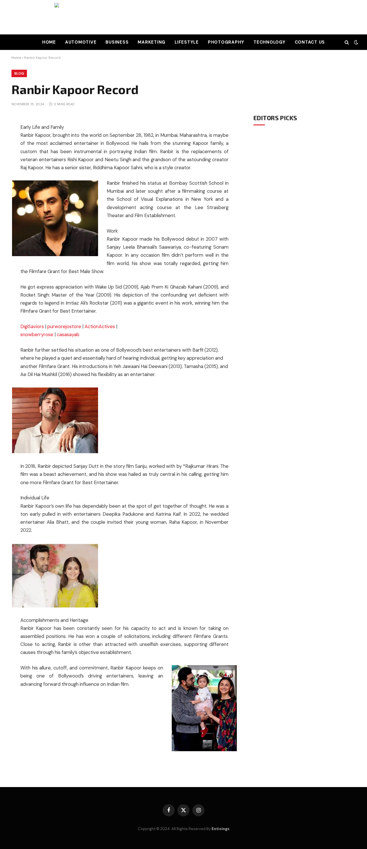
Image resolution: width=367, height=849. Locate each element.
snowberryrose (36, 335)
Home (49, 42)
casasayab (68, 335)
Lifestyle (187, 42)
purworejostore (64, 327)
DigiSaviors (32, 327)
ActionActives (100, 327)
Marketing (151, 42)
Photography (226, 42)
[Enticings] (183, 17)
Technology (269, 42)
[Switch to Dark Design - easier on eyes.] (355, 42)
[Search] (346, 42)
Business (117, 42)
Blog (19, 73)
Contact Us (310, 42)
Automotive (81, 42)
